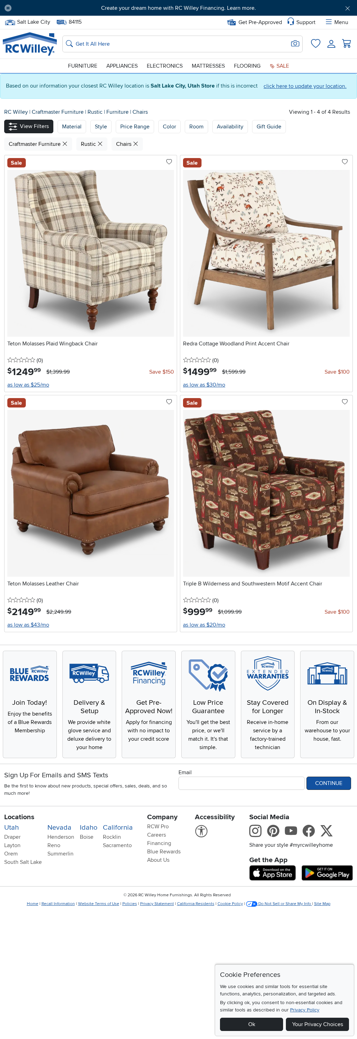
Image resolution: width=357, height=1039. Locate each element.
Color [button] (169, 126)
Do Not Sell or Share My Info (284, 903)
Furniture (82, 65)
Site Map (322, 903)
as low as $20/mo (204, 624)
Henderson (60, 837)
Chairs (140, 112)
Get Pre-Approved (260, 22)
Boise (86, 837)
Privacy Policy (304, 1010)
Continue (328, 783)
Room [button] (196, 126)
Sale (282, 65)
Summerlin (60, 853)
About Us (158, 860)
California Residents (195, 903)
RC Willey (16, 112)
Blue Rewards (164, 851)
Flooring (247, 65)
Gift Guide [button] (269, 126)
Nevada (59, 827)
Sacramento (117, 845)
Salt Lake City (33, 21)
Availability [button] (230, 126)
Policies (129, 903)
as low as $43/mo (28, 624)
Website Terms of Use (98, 903)
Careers (156, 834)
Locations (19, 817)
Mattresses (208, 65)
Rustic (96, 112)
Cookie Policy (230, 903)
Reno (53, 845)
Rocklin (112, 837)
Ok (251, 1024)
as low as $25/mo (28, 384)
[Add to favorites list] (169, 162)
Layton (12, 845)
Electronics (165, 65)
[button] (44, 8)
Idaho (88, 827)
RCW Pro (158, 826)
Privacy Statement (157, 903)
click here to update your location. (305, 86)
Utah (11, 827)
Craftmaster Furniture (58, 112)
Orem (11, 853)
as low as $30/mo (204, 384)
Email (185, 772)
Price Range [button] (135, 126)
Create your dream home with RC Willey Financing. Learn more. (178, 8)
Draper (12, 837)
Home (32, 903)
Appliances (122, 65)
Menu (341, 22)
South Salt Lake (23, 862)
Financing (159, 843)
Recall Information (58, 903)
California (118, 827)
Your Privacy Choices (317, 1024)
